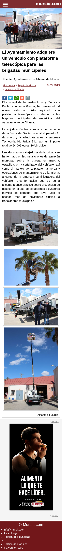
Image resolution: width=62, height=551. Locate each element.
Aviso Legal (11, 533)
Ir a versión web (13, 547)
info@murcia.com (14, 529)
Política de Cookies (16, 544)
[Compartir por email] (22, 98)
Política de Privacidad (17, 536)
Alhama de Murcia (47, 414)
